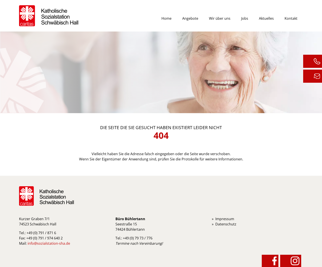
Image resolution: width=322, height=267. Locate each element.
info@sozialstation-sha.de (49, 243)
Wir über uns (219, 18)
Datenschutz (225, 224)
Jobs (244, 18)
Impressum (224, 218)
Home (166, 18)
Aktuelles (266, 18)
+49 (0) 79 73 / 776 (137, 238)
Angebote (190, 18)
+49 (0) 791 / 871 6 (41, 232)
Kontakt (291, 18)
